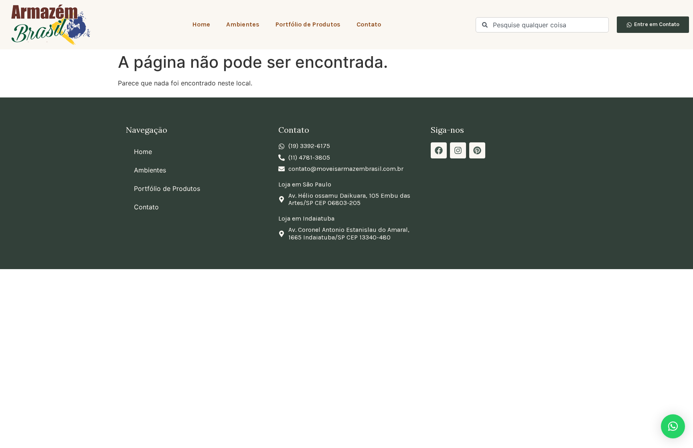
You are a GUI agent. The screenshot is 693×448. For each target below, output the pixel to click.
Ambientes (242, 24)
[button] (673, 426)
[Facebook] (439, 150)
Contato (369, 24)
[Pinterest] (477, 150)
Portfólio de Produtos (308, 24)
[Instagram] (458, 150)
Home (201, 24)
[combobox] (542, 24)
